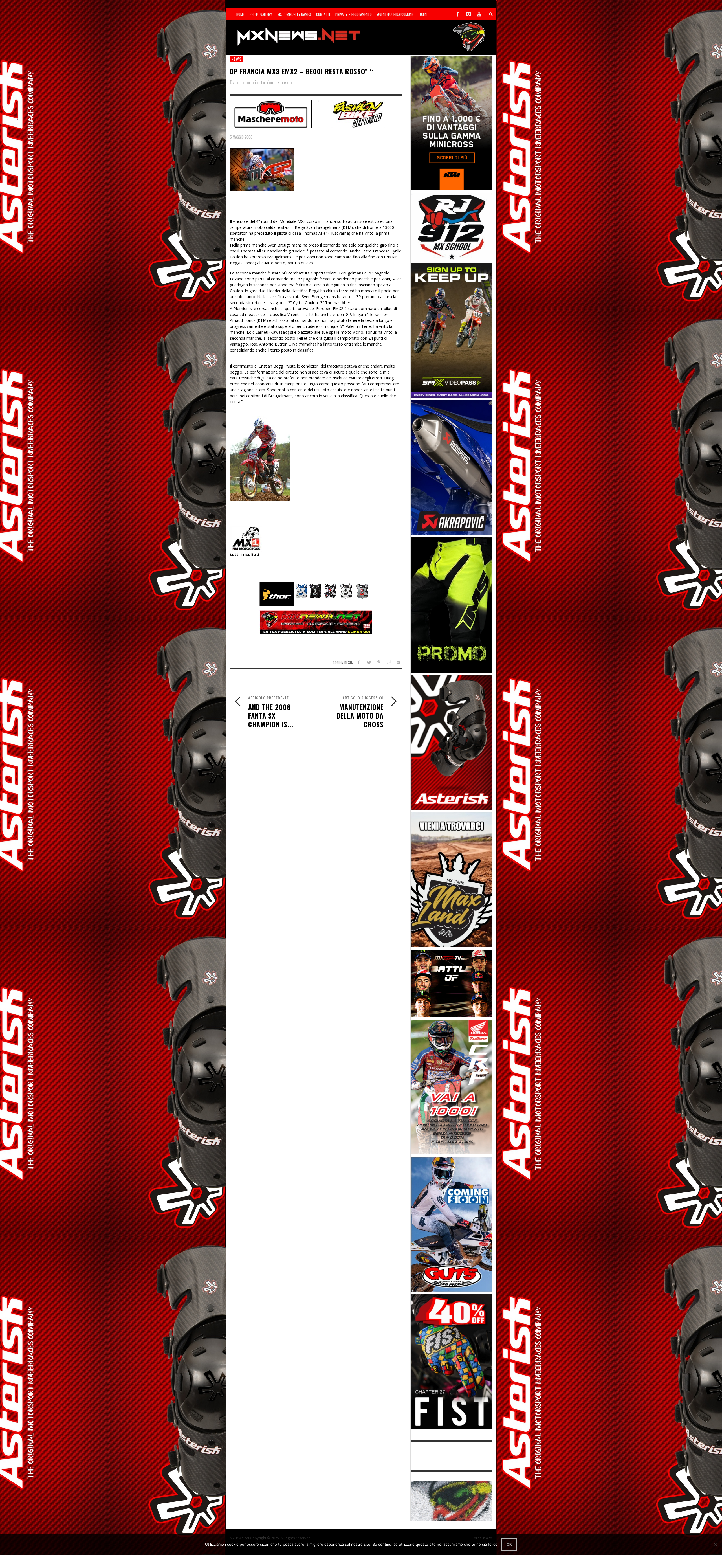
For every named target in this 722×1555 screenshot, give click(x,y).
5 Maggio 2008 (241, 137)
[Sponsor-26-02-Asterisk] (451, 741)
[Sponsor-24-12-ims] (451, 604)
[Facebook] (457, 14)
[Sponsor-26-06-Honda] (451, 1086)
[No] (715, 1544)
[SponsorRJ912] (451, 226)
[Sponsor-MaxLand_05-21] (451, 879)
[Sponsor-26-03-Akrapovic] (451, 467)
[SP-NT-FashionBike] (358, 113)
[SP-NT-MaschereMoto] (271, 113)
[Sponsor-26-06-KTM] (451, 122)
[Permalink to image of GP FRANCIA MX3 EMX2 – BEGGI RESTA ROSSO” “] (262, 169)
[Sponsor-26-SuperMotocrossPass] (451, 330)
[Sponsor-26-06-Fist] (451, 1361)
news (236, 59)
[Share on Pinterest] (378, 662)
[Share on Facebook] (359, 662)
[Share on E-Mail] (398, 662)
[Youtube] (479, 14)
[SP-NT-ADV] (451, 1500)
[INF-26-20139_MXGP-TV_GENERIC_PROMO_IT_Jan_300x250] (451, 983)
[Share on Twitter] (369, 662)
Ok (509, 1544)
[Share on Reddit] (388, 662)
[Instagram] (468, 14)
